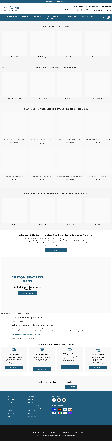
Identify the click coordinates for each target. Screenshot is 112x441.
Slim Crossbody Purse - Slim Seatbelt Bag (98, 139)
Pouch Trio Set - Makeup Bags (14, 176)
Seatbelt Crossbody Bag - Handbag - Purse (70, 176)
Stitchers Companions (15, 98)
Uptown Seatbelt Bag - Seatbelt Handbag (70, 139)
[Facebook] (54, 400)
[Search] (104, 18)
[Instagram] (59, 400)
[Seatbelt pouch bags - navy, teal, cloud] (97, 210)
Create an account (105, 10)
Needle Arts (15, 57)
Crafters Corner (97, 57)
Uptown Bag (42, 224)
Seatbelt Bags (42, 57)
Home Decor (70, 57)
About (81, 6)
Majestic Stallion (97, 98)
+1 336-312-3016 (65, 432)
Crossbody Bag (69, 224)
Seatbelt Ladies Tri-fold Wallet (42, 176)
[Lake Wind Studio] (14, 43)
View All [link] (3, 67)
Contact (88, 6)
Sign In (95, 10)
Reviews (75, 6)
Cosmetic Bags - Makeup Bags (98, 176)
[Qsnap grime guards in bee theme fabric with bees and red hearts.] (42, 84)
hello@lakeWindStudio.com (80, 432)
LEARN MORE (56, 250)
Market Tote (15, 224)
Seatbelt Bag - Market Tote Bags (14, 139)
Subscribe (71, 386)
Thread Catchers (69, 98)
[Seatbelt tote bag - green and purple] (14, 210)
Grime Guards (42, 98)
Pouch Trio (97, 224)
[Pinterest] (64, 400)
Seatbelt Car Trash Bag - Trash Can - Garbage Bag (42, 140)
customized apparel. (70, 435)
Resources (96, 6)
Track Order (106, 6)
